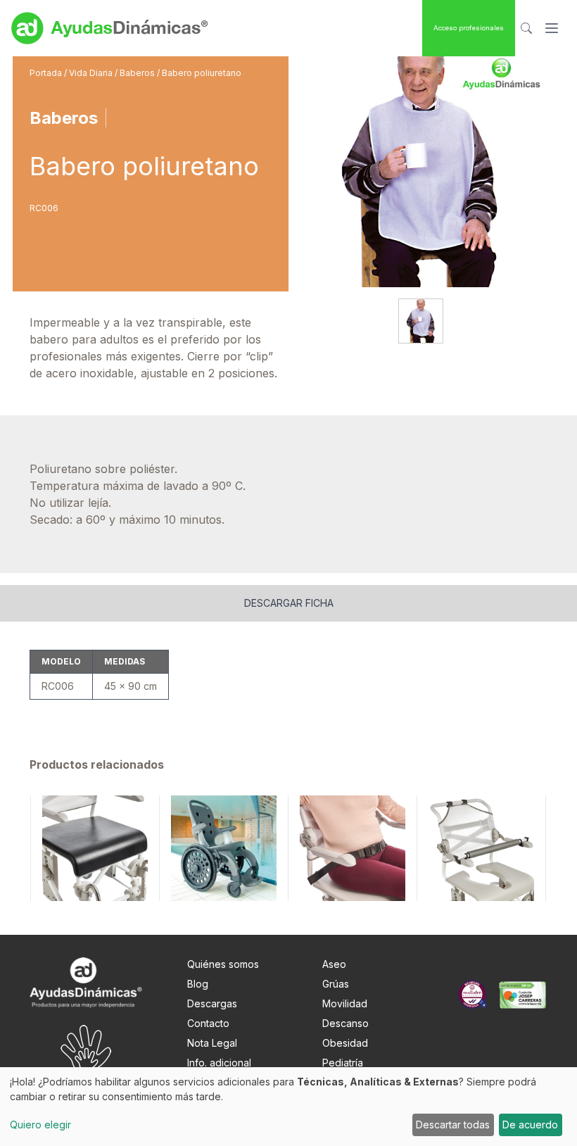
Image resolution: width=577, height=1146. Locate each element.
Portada (47, 73)
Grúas (335, 984)
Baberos (138, 73)
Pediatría (342, 1063)
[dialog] (288, 1106)
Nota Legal (212, 1043)
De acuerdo (530, 1125)
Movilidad (344, 1003)
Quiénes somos (223, 964)
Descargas (212, 1003)
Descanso (345, 1023)
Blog (197, 984)
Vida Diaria (92, 73)
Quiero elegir (40, 1125)
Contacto (208, 1023)
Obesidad (345, 1043)
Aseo (334, 964)
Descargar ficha (289, 603)
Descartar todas (453, 1125)
